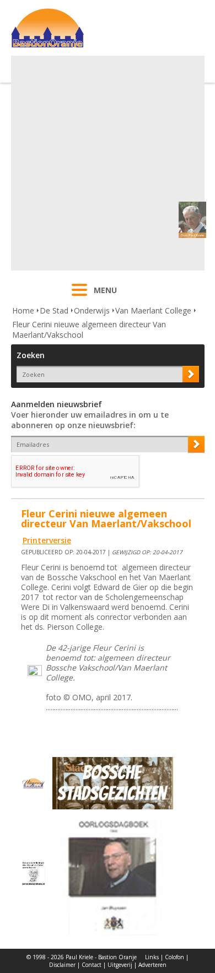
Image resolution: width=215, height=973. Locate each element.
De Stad (54, 310)
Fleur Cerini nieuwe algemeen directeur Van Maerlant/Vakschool (89, 329)
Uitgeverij (120, 965)
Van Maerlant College (153, 310)
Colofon (174, 957)
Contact (91, 965)
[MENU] (79, 297)
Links (152, 957)
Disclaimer (62, 965)
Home (23, 310)
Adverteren (152, 965)
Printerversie (47, 540)
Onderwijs (92, 310)
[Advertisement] (107, 163)
